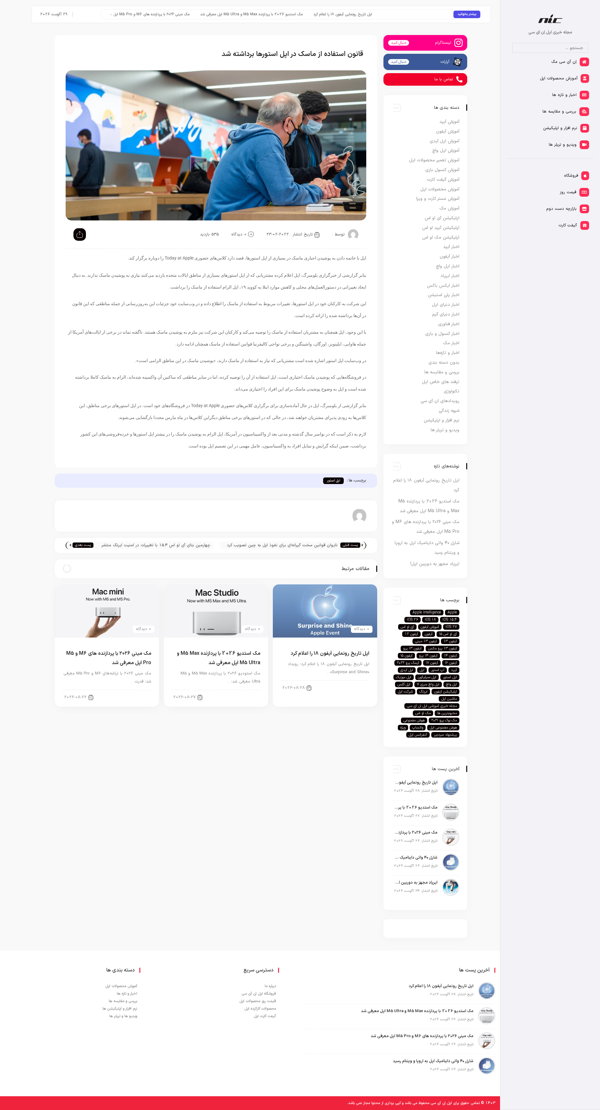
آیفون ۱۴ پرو (428, 655)
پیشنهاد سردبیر (445, 735)
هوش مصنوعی (414, 720)
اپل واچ (451, 684)
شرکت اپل (405, 691)
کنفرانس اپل (418, 735)
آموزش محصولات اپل (439, 189)
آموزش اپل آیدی (444, 141)
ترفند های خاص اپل (440, 382)
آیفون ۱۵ (406, 655)
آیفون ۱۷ (432, 663)
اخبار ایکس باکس (443, 285)
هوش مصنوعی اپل (443, 727)
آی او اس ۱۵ (448, 634)
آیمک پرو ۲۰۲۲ (408, 663)
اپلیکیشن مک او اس (440, 237)
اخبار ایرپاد (449, 276)
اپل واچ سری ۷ (428, 684)
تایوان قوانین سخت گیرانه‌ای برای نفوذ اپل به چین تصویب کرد (282, 545)
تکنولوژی (451, 391)
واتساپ (417, 727)
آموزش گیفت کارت (443, 179)
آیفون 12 (411, 634)
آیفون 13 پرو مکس (442, 648)
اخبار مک (451, 343)
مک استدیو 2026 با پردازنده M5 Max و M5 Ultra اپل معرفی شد (289, 14)
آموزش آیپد (449, 122)
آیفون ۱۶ (451, 663)
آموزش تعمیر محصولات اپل (434, 160)
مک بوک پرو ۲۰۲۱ (444, 720)
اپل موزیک (403, 677)
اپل (422, 670)
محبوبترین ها (447, 713)
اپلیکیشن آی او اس (442, 218)
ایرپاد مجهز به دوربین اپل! (434, 564)
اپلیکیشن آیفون (445, 691)
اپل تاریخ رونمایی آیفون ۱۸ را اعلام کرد (380, 14)
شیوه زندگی (449, 410)
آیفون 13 (450, 641)
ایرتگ (423, 691)
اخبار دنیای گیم (445, 314)
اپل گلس (404, 684)
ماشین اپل (449, 699)
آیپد (454, 670)
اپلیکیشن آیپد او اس (440, 228)
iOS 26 (412, 620)
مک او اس (423, 713)
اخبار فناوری (448, 324)
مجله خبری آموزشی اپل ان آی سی (432, 706)
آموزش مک (449, 208)
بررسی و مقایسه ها (441, 372)
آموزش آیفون (447, 131)
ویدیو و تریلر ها (445, 430)
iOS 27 (451, 627)
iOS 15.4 (449, 620)
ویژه (403, 727)
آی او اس (407, 627)
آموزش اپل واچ (445, 150)
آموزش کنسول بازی (442, 170)
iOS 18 (430, 620)
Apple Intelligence (426, 612)
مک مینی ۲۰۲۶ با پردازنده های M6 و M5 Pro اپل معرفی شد (180, 14)
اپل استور (333, 480)
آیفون (428, 634)
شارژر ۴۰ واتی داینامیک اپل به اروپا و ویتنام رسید (416, 858)
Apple (452, 612)
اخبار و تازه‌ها (447, 353)
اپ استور (437, 670)
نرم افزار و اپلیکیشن (441, 420)
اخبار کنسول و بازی (442, 333)
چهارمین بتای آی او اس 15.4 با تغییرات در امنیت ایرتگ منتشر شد (156, 545)
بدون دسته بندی (443, 362)
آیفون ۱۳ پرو (412, 648)
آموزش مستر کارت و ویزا (437, 198)
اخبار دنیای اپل (243, 697)
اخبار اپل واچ (447, 266)
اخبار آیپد (451, 247)
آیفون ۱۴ (450, 655)
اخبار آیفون (355, 687)
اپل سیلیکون (427, 677)
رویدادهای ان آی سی (440, 401)
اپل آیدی (406, 670)
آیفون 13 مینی (426, 641)
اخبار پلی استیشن (443, 295)
